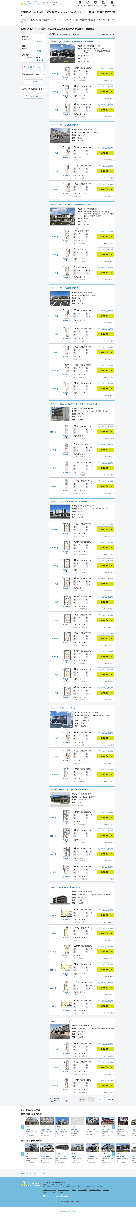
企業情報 (54, 1192)
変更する (40, 41)
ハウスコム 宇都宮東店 (80, 536)
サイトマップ (46, 1192)
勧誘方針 (74, 1190)
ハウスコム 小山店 (78, 160)
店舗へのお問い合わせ (63, 1190)
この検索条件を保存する (35, 67)
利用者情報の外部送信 (95, 1190)
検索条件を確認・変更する (69, 1211)
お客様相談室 (106, 1190)
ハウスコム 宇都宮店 (79, 80)
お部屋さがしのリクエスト (49, 1190)
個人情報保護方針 (82, 1190)
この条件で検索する (34, 81)
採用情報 (60, 1192)
